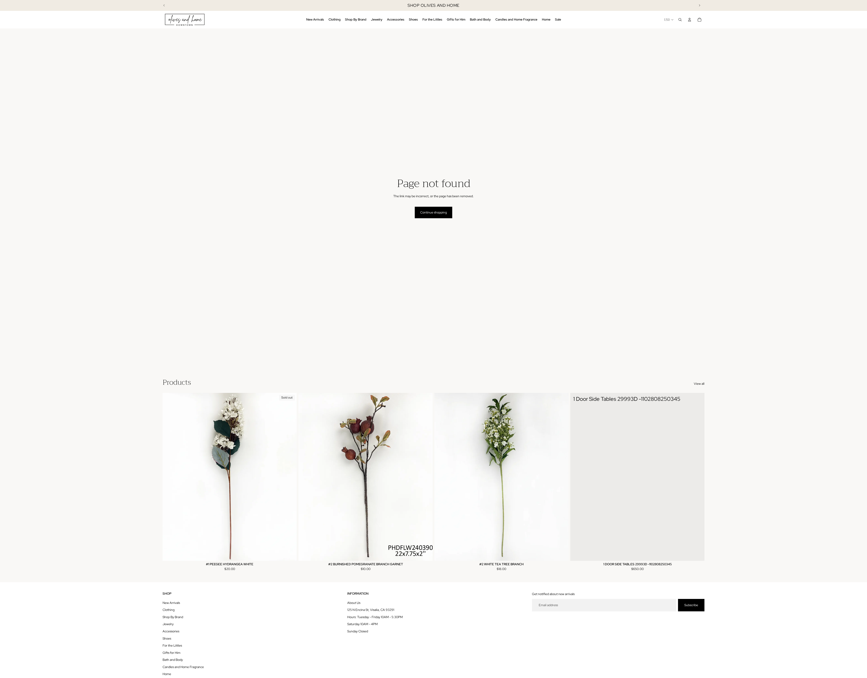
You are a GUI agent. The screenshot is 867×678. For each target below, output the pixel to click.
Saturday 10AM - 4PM (362, 624)
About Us (353, 603)
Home (167, 674)
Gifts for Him (171, 653)
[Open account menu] (690, 20)
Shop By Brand (173, 617)
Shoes (167, 638)
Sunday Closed (357, 631)
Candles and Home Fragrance (183, 667)
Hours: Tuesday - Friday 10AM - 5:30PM (375, 617)
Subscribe (691, 605)
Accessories (171, 631)
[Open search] (680, 20)
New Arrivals (171, 603)
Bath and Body (173, 660)
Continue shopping (433, 212)
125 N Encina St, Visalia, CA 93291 (370, 610)
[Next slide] (699, 5)
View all (699, 384)
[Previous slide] (164, 5)
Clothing (169, 610)
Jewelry (168, 624)
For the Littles (172, 645)
